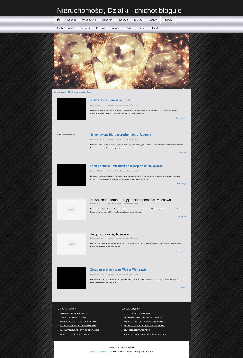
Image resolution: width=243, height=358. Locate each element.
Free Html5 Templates (98, 352)
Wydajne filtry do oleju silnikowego (76, 334)
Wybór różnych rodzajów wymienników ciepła (144, 321)
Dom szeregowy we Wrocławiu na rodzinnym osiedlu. (147, 334)
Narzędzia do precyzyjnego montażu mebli (78, 321)
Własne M (65, 92)
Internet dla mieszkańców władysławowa (78, 326)
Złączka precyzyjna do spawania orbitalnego (79, 330)
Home (56, 92)
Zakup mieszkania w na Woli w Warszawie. (118, 269)
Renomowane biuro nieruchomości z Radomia (120, 134)
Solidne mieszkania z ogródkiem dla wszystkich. (144, 326)
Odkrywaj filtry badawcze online (74, 317)
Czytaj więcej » (181, 118)
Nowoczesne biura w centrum (110, 100)
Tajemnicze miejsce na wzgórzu (73, 313)
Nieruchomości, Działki (82, 92)
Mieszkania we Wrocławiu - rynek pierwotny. (143, 317)
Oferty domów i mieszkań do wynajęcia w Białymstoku (127, 165)
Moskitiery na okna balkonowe (137, 313)
